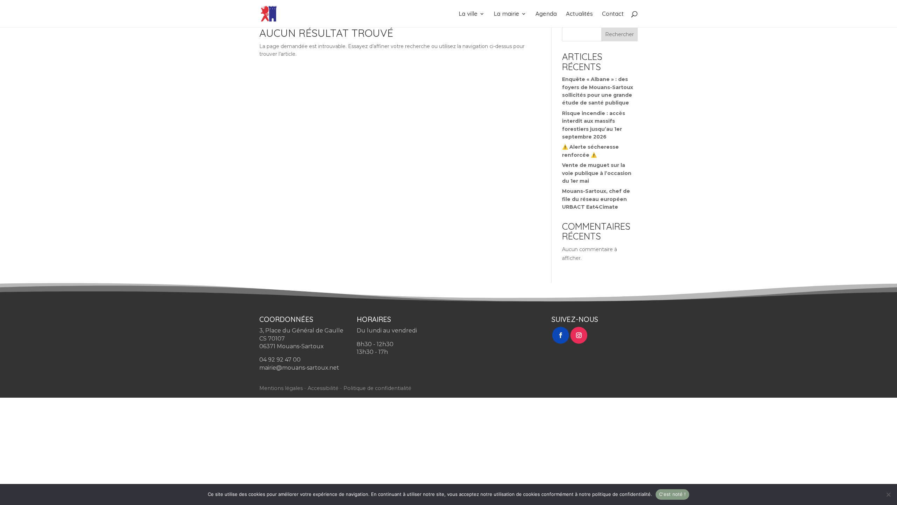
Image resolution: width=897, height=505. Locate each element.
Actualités (579, 14)
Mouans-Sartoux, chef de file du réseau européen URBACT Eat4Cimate (596, 199)
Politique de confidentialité (377, 388)
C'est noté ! (672, 494)
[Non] (888, 494)
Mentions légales (281, 388)
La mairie (506, 14)
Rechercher (619, 34)
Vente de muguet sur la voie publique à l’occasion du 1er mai (596, 173)
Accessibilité (323, 388)
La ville (468, 14)
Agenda (546, 14)
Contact (613, 14)
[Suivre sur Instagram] (578, 335)
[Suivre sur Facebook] (560, 335)
